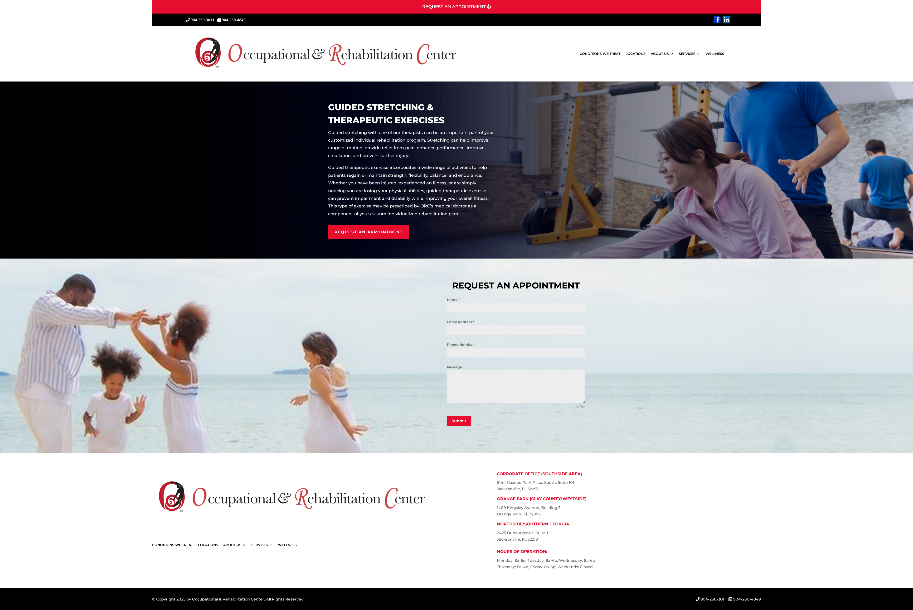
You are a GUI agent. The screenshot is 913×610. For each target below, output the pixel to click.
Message (454, 367)
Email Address (460, 322)
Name (453, 300)
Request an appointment (369, 232)
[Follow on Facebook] (717, 20)
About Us (660, 54)
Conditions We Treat (600, 54)
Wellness (714, 54)
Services (687, 54)
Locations (636, 54)
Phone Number (460, 344)
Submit (459, 421)
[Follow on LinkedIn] (726, 20)
